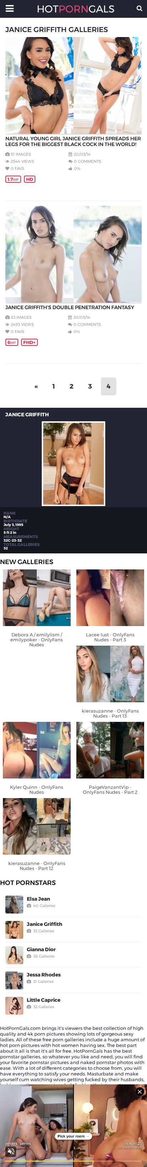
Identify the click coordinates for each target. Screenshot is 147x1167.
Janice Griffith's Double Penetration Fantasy (69, 307)
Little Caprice (43, 1000)
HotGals (73, 9)
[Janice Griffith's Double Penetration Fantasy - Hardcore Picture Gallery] (73, 254)
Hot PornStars (28, 883)
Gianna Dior (41, 949)
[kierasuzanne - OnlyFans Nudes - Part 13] (110, 674)
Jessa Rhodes (44, 974)
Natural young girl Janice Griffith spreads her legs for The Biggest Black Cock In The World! (73, 141)
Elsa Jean (38, 899)
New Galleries (26, 562)
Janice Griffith (44, 924)
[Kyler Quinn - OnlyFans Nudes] (37, 751)
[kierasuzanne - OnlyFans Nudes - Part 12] (37, 827)
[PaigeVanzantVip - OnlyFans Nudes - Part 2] (110, 751)
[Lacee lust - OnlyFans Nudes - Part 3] (110, 598)
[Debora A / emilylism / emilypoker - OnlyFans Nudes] (37, 598)
